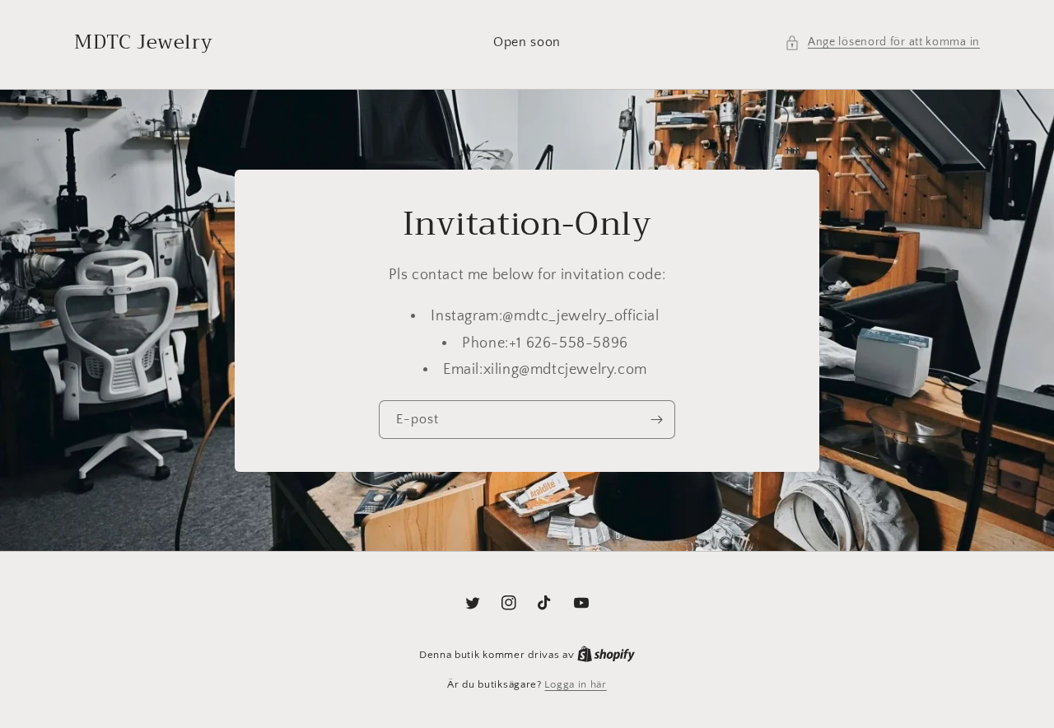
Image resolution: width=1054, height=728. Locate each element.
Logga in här (575, 684)
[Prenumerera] (656, 419)
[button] (882, 42)
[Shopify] (606, 654)
